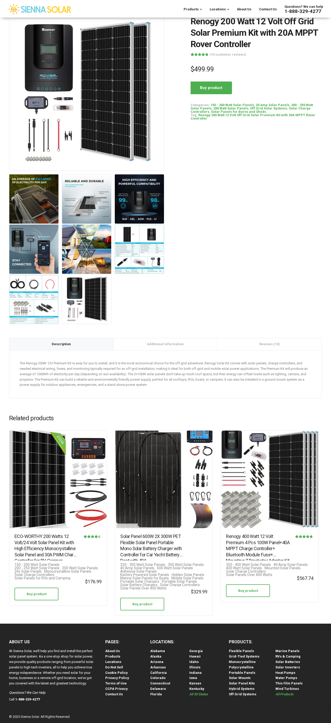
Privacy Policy (117, 678)
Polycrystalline (241, 667)
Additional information (165, 344)
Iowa (193, 678)
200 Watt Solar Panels (230, 108)
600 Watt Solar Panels (175, 568)
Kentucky (196, 689)
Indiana (195, 673)
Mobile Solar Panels (187, 578)
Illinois (194, 667)
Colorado (158, 678)
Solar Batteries (287, 662)
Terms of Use (116, 683)
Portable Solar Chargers (139, 581)
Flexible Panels (241, 651)
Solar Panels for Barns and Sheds (238, 112)
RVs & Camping (287, 656)
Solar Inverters (287, 667)
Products (191, 9)
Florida (156, 694)
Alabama (157, 651)
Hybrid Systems (241, 689)
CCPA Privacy (116, 689)
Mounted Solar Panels (282, 568)
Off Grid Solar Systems (268, 108)
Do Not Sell (114, 667)
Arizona (156, 662)
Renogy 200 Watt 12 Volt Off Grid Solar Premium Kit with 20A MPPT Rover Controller (253, 116)
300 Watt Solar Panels (186, 564)
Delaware (158, 689)
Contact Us (268, 9)
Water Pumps (286, 678)
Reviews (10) (269, 344)
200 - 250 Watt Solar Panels (36, 568)
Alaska (155, 656)
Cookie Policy (116, 673)
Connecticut (160, 683)
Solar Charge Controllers (34, 575)
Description (61, 344)
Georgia (196, 651)
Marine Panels (287, 651)
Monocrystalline (242, 662)
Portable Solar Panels (179, 581)
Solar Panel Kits (242, 683)
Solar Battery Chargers (138, 585)
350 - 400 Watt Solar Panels (248, 564)
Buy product (211, 87)
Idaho (194, 662)
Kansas (195, 683)
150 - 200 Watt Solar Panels (232, 105)
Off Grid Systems (242, 694)
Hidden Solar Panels (188, 575)
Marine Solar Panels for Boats (144, 578)
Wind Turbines (287, 689)
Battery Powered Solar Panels (144, 575)
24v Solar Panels (28, 571)
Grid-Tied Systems (244, 656)
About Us (244, 9)
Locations (218, 9)
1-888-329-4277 (302, 11)
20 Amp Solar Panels (272, 105)
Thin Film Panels (289, 683)
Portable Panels (242, 673)
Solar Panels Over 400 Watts (143, 588)
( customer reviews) (228, 54)
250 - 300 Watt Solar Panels (142, 564)
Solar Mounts (240, 678)
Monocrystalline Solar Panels (67, 571)
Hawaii (195, 656)
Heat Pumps (285, 673)
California (158, 673)
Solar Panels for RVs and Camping (42, 578)
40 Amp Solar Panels (137, 568)
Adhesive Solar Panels (138, 571)
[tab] (61, 344)
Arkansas (158, 667)
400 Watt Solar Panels (244, 568)
